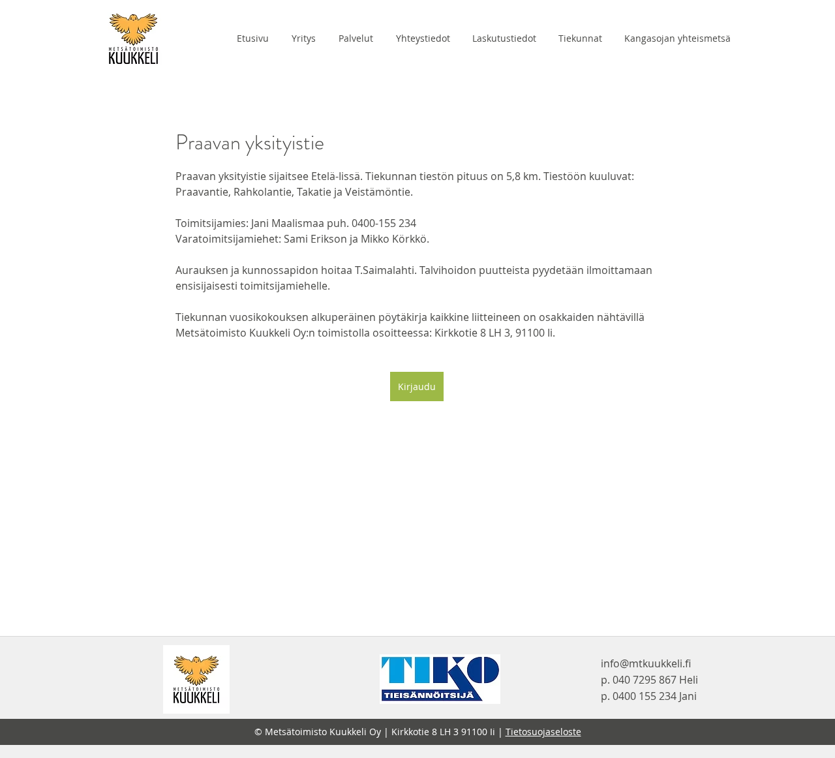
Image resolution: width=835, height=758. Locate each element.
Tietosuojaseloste (543, 731)
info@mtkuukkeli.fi (646, 663)
